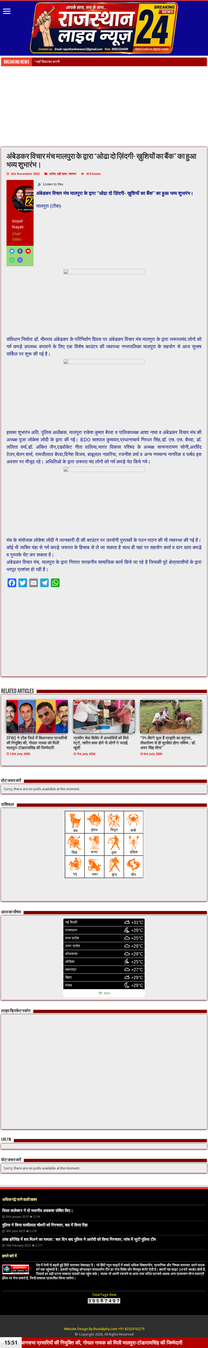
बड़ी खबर (62, 174)
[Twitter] (12, 251)
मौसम (107, 993)
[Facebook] (20, 251)
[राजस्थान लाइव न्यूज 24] (104, 27)
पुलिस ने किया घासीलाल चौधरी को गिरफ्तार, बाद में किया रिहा (44, 1225)
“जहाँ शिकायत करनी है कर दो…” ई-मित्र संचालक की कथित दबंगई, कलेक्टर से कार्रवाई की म (92, 62)
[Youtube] (28, 251)
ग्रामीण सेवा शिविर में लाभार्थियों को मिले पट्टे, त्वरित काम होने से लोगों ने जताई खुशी (101, 743)
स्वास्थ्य (72, 174)
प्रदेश (52, 174)
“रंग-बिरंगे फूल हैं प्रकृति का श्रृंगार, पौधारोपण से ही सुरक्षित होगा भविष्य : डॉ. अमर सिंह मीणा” (168, 743)
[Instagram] (20, 260)
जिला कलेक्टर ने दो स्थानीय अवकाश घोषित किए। (37, 1210)
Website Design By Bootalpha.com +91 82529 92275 (104, 1329)
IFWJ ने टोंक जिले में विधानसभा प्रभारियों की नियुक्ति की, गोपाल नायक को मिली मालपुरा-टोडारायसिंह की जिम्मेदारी (36, 743)
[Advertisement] (104, 107)
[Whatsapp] (12, 260)
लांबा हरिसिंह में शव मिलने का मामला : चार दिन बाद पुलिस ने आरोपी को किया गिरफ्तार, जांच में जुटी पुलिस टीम (79, 1239)
